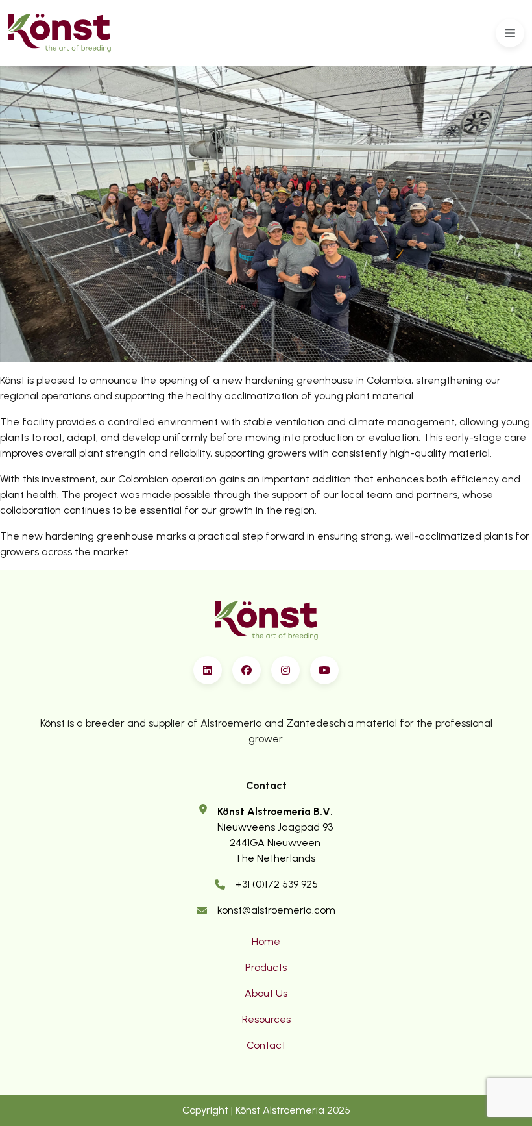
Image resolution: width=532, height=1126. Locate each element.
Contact (266, 1045)
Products (266, 967)
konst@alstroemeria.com (276, 910)
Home (266, 941)
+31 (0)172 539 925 (277, 884)
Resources (266, 1019)
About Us (266, 993)
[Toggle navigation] (510, 33)
